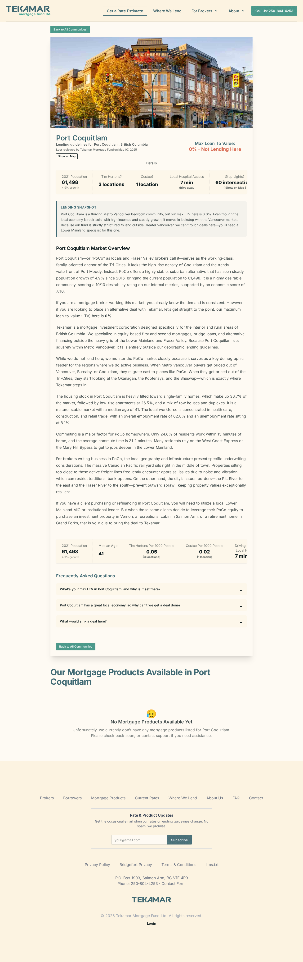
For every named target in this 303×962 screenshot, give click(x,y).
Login (151, 923)
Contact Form (173, 883)
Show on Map (67, 156)
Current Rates (147, 798)
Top (292, 951)
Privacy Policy (97, 864)
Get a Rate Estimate (125, 11)
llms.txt (212, 864)
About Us (214, 798)
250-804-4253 (144, 883)
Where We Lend (167, 11)
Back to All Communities (70, 29)
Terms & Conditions (178, 864)
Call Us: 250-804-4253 (274, 11)
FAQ (236, 798)
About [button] (233, 11)
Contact (256, 798)
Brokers (47, 798)
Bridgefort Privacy (136, 864)
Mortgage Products (108, 798)
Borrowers (72, 798)
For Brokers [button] (202, 11)
